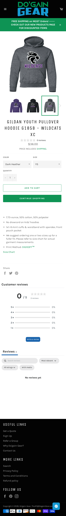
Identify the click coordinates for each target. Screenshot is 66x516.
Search (7, 465)
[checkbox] (26, 367)
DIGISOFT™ (28, 247)
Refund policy (10, 480)
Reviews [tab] (10, 351)
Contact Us (9, 450)
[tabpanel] (33, 384)
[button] (33, 307)
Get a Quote (9, 430)
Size (35, 157)
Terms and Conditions (15, 475)
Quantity (7, 171)
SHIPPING (41, 148)
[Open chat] (56, 506)
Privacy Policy (10, 470)
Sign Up (7, 435)
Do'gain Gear (25, 506)
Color (6, 157)
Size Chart (9, 251)
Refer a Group (10, 440)
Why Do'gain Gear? (13, 445)
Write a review (33, 339)
